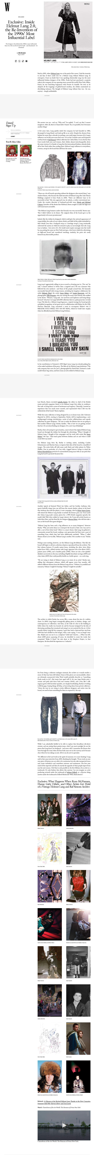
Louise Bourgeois (78, 293)
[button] (64, 1125)
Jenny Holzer (64, 293)
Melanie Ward (46, 293)
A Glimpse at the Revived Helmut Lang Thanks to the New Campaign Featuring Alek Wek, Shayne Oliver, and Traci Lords (64, 1102)
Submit (13, 136)
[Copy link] (23, 61)
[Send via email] (26, 61)
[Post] (19, 61)
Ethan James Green (83, 511)
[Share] (16, 61)
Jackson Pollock (72, 772)
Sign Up (11, 124)
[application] (64, 1125)
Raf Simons (52, 140)
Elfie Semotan (51, 295)
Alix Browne (22, 53)
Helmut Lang (55, 74)
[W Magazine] (7, 7)
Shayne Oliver (72, 519)
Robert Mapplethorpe (45, 452)
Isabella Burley (62, 402)
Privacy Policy (17, 133)
